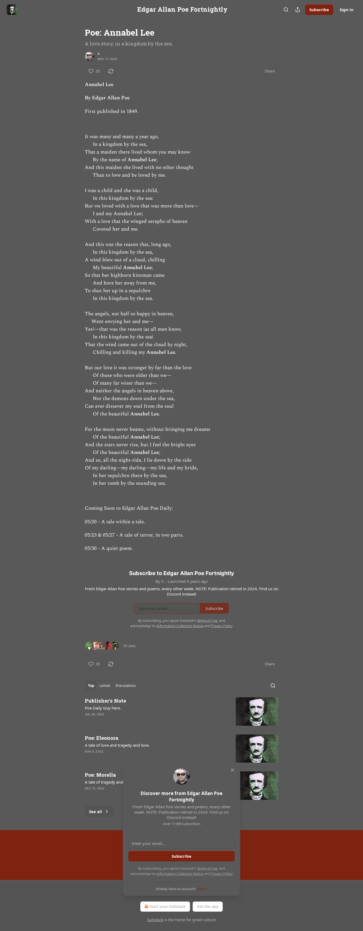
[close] (232, 770)
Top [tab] (91, 685)
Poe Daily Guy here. (103, 708)
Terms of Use (207, 868)
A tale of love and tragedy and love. (117, 745)
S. (99, 54)
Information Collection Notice (180, 873)
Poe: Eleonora (101, 737)
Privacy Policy (221, 873)
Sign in (346, 9)
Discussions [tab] (126, 685)
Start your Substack (167, 906)
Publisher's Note (105, 700)
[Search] (286, 9)
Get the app (207, 906)
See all (95, 811)
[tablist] (112, 685)
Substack (155, 919)
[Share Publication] (297, 9)
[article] (181, 711)
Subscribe (319, 9)
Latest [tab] (104, 685)
